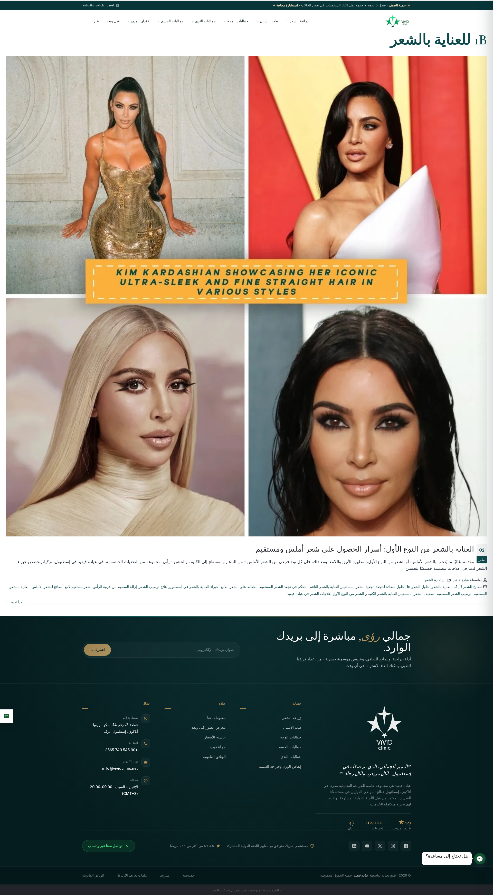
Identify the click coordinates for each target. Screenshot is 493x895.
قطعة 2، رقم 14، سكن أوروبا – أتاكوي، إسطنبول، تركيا (114, 728)
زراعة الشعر (299, 21)
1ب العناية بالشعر (444, 586)
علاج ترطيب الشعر (153, 586)
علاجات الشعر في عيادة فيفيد (309, 593)
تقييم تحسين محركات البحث (229, 890)
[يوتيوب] (367, 846)
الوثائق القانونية (214, 756)
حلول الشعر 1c (417, 586)
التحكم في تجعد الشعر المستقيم (284, 586)
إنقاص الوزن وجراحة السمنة (280, 766)
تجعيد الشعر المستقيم (357, 586)
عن (96, 21)
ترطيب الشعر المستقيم (454, 593)
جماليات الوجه (237, 21)
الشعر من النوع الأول (348, 593)
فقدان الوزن (140, 21)
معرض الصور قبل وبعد (209, 727)
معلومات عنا (216, 717)
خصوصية (188, 875)
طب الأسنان (269, 21)
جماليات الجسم (172, 21)
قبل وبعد (113, 21)
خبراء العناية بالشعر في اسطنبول (194, 586)
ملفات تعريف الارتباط (132, 875)
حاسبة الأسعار (215, 737)
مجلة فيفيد (218, 747)
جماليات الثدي (205, 21)
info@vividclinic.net (120, 768)
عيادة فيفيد (461, 580)
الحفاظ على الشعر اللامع (239, 586)
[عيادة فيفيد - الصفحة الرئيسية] (397, 21)
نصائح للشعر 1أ (470, 586)
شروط (164, 875)
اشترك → (97, 650)
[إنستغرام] (393, 846)
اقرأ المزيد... (15, 601)
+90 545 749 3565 (121, 750)
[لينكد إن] (354, 846)
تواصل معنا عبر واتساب (105, 846)
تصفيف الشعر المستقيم (416, 593)
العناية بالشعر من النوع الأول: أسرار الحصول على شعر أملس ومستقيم (365, 548)
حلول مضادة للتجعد (390, 586)
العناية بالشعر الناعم (324, 586)
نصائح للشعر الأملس (47, 586)
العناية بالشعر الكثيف (381, 593)
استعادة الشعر (434, 580)
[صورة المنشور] (246, 296)
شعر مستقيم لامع (77, 586)
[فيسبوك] (406, 846)
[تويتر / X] (380, 846)
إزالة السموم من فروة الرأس (115, 586)
